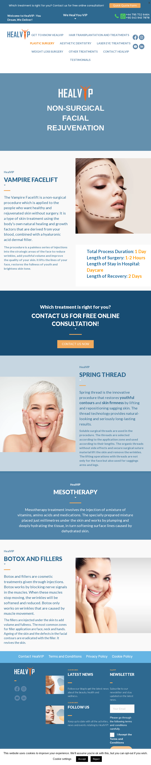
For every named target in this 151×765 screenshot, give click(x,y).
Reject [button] (96, 759)
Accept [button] (82, 759)
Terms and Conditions (65, 656)
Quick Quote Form (125, 5)
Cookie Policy (122, 656)
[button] (75, 344)
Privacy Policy (97, 656)
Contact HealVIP (31, 656)
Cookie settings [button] (62, 758)
